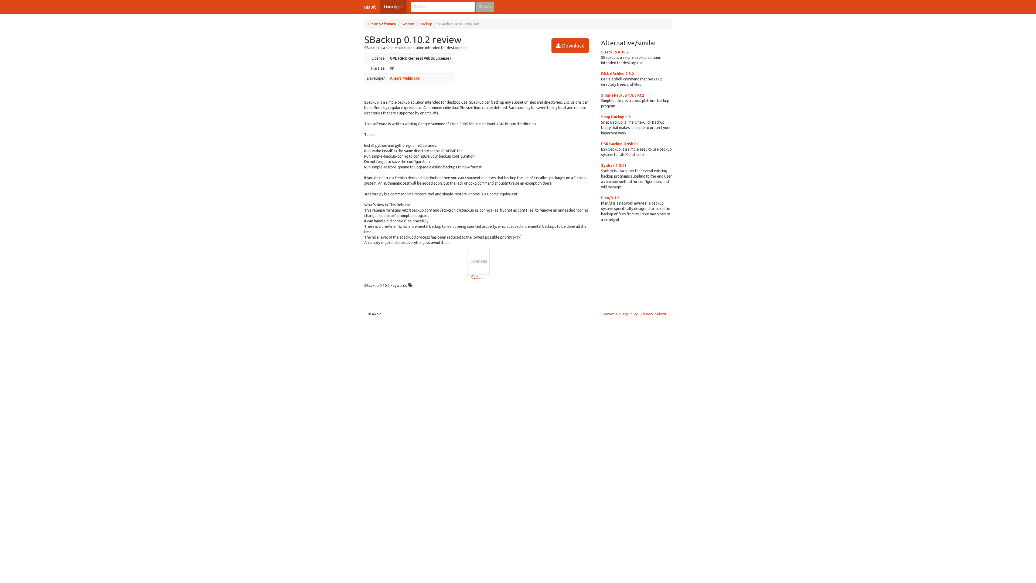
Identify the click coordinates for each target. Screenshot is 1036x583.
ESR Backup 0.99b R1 (620, 144)
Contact (608, 314)
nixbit (370, 6)
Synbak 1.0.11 (613, 165)
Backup (426, 24)
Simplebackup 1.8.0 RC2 (622, 95)
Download (572, 45)
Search (485, 7)
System (408, 24)
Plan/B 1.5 (610, 198)
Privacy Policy (627, 314)
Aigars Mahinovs (405, 78)
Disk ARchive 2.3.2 (617, 74)
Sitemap (646, 314)
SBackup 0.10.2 (615, 52)
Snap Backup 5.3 (616, 117)
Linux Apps (393, 7)
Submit (660, 314)
